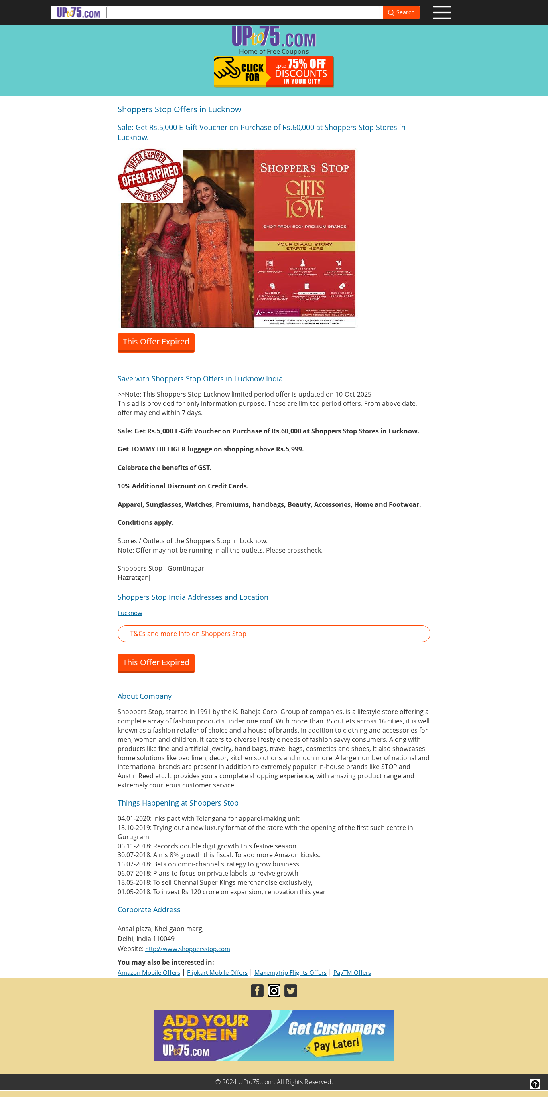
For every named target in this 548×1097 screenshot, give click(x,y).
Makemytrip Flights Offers (290, 972)
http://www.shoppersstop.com (187, 949)
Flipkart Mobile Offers (217, 972)
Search (405, 12)
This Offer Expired (156, 341)
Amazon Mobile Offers (149, 972)
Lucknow (130, 613)
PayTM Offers (352, 972)
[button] (274, 633)
